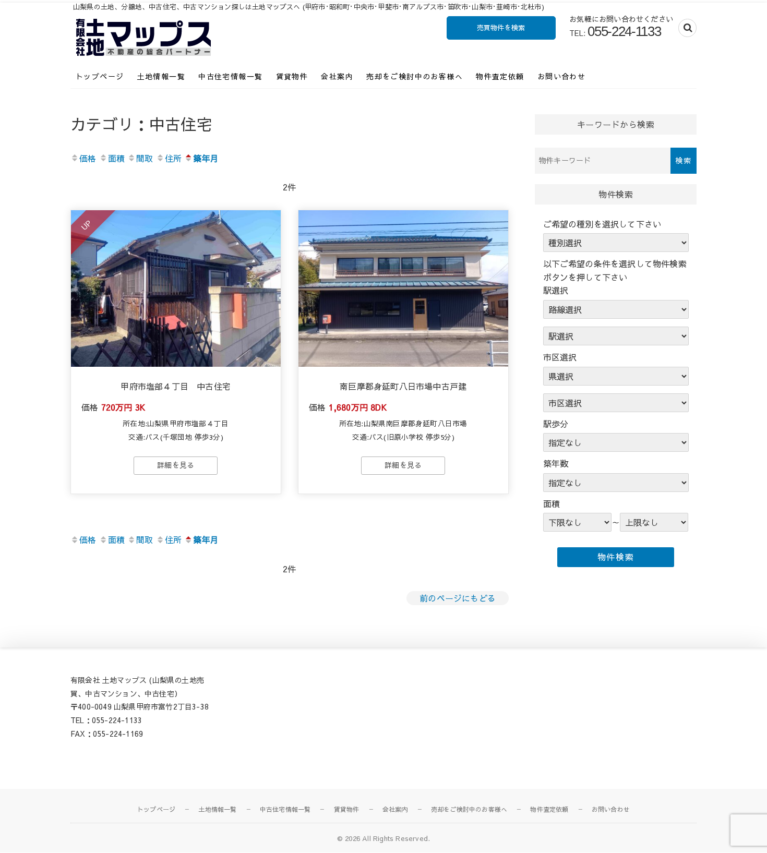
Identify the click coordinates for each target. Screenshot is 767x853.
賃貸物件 (292, 76)
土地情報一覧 (161, 76)
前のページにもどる (458, 598)
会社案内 (337, 76)
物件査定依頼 (500, 76)
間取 (144, 158)
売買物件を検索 (501, 27)
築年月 (206, 158)
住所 (173, 158)
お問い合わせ (561, 76)
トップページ (100, 76)
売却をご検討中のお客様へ (414, 76)
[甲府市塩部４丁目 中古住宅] (176, 288)
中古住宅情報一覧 (230, 76)
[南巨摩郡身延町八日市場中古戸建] (403, 288)
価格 (87, 158)
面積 (116, 158)
